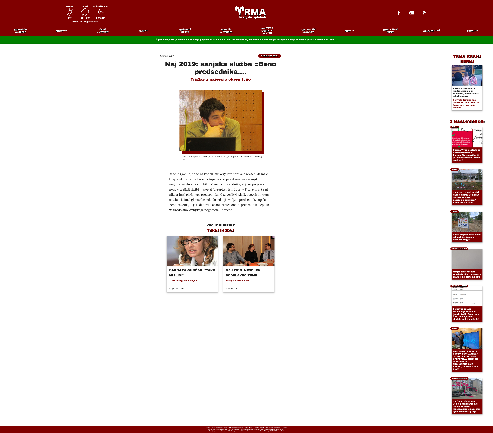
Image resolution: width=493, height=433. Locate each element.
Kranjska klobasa (20, 30)
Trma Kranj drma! (390, 30)
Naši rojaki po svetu (308, 30)
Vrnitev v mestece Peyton (267, 31)
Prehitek (62, 30)
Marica (143, 30)
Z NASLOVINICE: (467, 122)
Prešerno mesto (184, 30)
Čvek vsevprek (103, 30)
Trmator (472, 30)
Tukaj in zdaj (431, 30)
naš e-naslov (283, 428)
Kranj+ (349, 30)
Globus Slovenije (226, 30)
